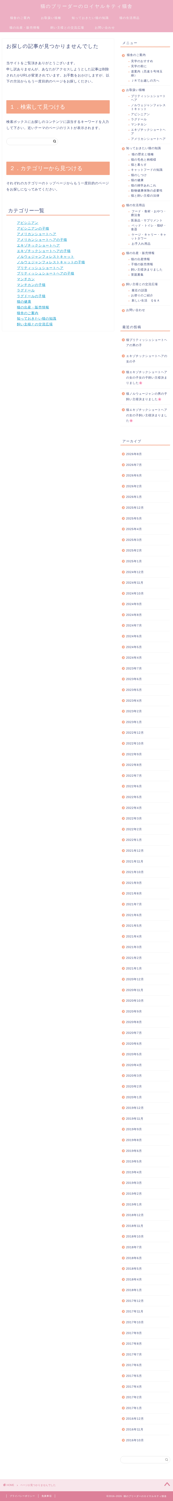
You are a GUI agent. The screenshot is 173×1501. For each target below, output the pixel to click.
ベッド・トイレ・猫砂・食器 (148, 227)
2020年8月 (134, 1022)
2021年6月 (134, 915)
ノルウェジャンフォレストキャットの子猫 (51, 262)
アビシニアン (27, 223)
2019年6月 (134, 1150)
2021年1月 (134, 968)
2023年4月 (134, 700)
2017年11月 (134, 1311)
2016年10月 (135, 1440)
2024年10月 (135, 593)
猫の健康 (24, 301)
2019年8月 (134, 1140)
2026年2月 (134, 486)
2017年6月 (134, 1365)
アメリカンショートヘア (36, 234)
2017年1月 (134, 1408)
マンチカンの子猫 (31, 285)
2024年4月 (134, 657)
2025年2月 (134, 550)
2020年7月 (134, 1032)
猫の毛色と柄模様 (143, 159)
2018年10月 (135, 1236)
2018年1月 (134, 1290)
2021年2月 (134, 957)
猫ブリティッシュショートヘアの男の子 (146, 342)
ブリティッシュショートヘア (40, 268)
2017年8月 (134, 1343)
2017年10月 (135, 1322)
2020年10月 (135, 1000)
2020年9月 (134, 1011)
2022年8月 (134, 764)
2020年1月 (134, 1097)
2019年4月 (134, 1172)
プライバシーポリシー (22, 1496)
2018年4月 (134, 1279)
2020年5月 (134, 1054)
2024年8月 (134, 615)
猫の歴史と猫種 (143, 154)
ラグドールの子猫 (31, 296)
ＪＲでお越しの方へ (145, 80)
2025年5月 (134, 518)
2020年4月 (134, 1065)
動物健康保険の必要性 (147, 190)
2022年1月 (134, 839)
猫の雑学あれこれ (143, 185)
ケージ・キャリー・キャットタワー (148, 236)
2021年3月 (134, 947)
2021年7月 (134, 904)
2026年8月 (134, 454)
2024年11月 (134, 582)
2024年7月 (134, 625)
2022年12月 (135, 732)
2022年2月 (134, 829)
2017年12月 (135, 1300)
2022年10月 (135, 743)
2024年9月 (134, 604)
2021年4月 (134, 936)
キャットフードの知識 (147, 169)
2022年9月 (134, 754)
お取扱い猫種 (51, 18)
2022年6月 (134, 786)
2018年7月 (134, 1247)
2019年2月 (134, 1193)
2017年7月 (134, 1354)
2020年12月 (135, 979)
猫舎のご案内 (20, 18)
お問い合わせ (105, 27)
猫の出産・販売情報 (24, 27)
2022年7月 (134, 775)
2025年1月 (134, 561)
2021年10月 (135, 872)
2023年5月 (134, 689)
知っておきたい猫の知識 (90, 18)
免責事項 (47, 1496)
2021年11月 (134, 861)
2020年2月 (134, 1086)
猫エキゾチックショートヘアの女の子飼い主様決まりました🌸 (146, 415)
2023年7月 (134, 668)
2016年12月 (135, 1418)
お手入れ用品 (141, 243)
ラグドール (26, 290)
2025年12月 (135, 507)
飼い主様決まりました (147, 269)
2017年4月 (134, 1386)
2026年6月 (134, 475)
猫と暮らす (139, 164)
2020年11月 (134, 990)
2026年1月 (134, 496)
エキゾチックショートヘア (38, 245)
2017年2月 (134, 1397)
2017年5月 (134, 1375)
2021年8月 (134, 893)
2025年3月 (134, 540)
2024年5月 (134, 647)
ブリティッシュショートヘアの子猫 (45, 273)
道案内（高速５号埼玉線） (147, 73)
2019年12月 (135, 1107)
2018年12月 (135, 1215)
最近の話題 (139, 290)
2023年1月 (134, 722)
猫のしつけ (139, 175)
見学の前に (139, 66)
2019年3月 (134, 1182)
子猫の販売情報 (142, 264)
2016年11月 (134, 1429)
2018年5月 (134, 1268)
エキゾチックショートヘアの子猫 (44, 251)
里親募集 (137, 274)
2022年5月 (134, 797)
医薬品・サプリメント (147, 220)
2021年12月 (135, 850)
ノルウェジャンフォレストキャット (45, 256)
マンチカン (26, 279)
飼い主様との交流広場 (67, 27)
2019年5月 (134, 1161)
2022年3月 (134, 818)
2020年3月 (134, 1075)
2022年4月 (134, 808)
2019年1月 (134, 1204)
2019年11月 (134, 1118)
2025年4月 (134, 529)
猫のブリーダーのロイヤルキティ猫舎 (87, 6)
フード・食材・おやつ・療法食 (148, 213)
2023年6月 (134, 679)
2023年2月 (134, 711)
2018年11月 (134, 1225)
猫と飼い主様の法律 (145, 195)
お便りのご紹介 (142, 295)
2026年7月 (134, 465)
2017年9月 (134, 1333)
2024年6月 (134, 636)
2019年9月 (134, 1129)
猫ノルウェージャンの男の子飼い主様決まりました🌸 (146, 396)
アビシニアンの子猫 (33, 228)
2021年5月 (134, 925)
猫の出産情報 (140, 259)
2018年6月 (134, 1258)
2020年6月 (134, 1043)
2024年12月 (135, 572)
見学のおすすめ (142, 61)
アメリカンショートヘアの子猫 (42, 240)
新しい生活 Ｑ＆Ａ (146, 300)
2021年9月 (134, 882)
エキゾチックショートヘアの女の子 (146, 358)
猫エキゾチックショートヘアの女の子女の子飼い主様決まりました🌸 (146, 378)
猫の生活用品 (129, 18)
